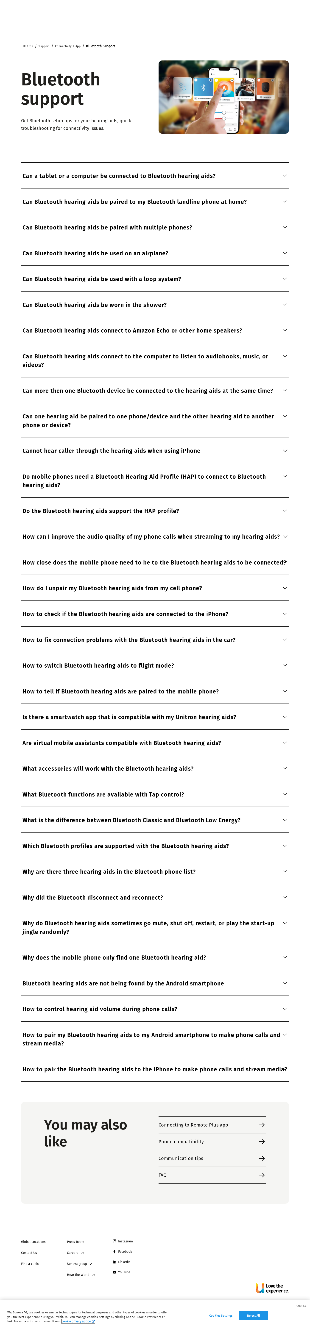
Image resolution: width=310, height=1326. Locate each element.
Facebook (125, 1252)
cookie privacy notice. (76, 1321)
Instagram (125, 1241)
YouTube (124, 1272)
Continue (301, 1305)
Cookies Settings (220, 1315)
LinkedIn (124, 1262)
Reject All (253, 1315)
